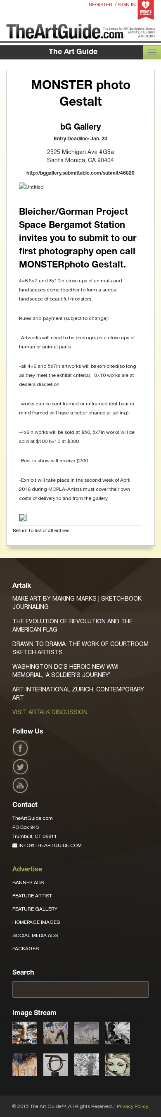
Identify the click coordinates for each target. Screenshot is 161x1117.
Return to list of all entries (41, 530)
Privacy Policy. (133, 1106)
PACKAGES (25, 948)
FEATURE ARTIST (32, 896)
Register (100, 4)
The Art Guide (73, 52)
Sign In (127, 4)
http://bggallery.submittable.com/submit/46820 (80, 173)
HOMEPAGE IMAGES (36, 922)
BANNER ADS (28, 882)
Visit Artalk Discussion (50, 712)
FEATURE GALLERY (34, 909)
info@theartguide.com (49, 845)
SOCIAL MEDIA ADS (35, 935)
